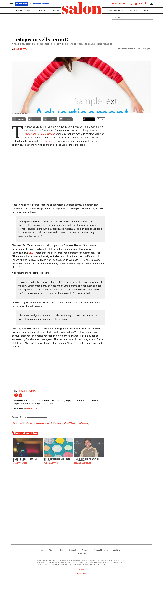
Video (147, 10)
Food (56, 10)
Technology (83, 423)
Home (40, 550)
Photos (58, 423)
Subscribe (21, 4)
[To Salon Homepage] (81, 8)
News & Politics (21, 10)
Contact (72, 550)
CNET (32, 253)
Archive (116, 550)
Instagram (28, 423)
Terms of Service (101, 550)
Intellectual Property (44, 423)
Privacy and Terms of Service (39, 134)
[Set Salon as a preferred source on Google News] (89, 119)
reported (50, 141)
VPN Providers (81, 569)
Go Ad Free (81, 554)
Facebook (17, 423)
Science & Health (113, 10)
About (51, 550)
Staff (61, 550)
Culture (41, 10)
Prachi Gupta (20, 49)
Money (133, 10)
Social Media (69, 423)
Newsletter (118, 4)
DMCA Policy (81, 573)
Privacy (85, 550)
